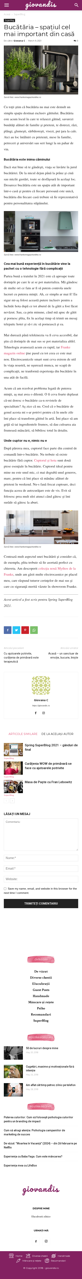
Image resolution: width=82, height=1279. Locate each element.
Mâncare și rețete (41, 1002)
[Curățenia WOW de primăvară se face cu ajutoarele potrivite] (13, 768)
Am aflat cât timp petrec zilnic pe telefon (51, 1085)
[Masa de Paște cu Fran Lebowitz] (13, 786)
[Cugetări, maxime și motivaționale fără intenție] (13, 1071)
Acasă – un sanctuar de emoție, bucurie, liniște (63, 655)
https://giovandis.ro (41, 705)
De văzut (41, 971)
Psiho (41, 1008)
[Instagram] (45, 713)
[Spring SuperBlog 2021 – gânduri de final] (13, 749)
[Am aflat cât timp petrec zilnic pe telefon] (13, 1090)
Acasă (7, 14)
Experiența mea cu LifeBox (20, 1165)
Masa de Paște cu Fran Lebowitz (48, 782)
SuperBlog (19, 14)
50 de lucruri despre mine (42, 1048)
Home (19, 1255)
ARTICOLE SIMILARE (23, 733)
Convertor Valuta (41, 1271)
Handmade (41, 996)
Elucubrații (41, 984)
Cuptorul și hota (45, 460)
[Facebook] (37, 713)
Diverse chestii (41, 977)
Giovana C (19, 40)
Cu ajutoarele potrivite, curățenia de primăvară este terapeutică (21, 657)
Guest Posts (41, 990)
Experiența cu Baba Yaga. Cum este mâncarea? (33, 1156)
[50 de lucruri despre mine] (13, 1053)
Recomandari (41, 1014)
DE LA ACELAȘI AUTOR (57, 733)
